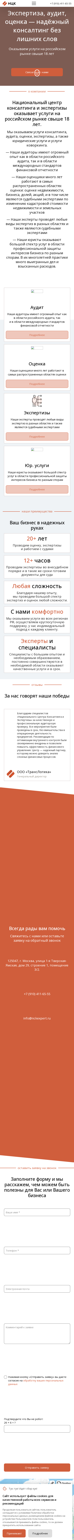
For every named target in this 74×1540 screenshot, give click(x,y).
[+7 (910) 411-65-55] (37, 986)
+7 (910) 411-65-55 (60, 3)
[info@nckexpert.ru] (37, 1011)
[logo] (9, 3)
